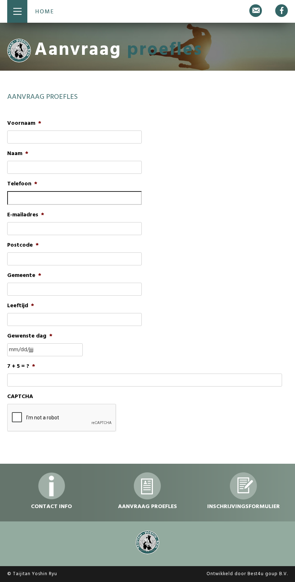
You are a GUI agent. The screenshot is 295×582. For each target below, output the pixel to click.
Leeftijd (20, 306)
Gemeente (24, 275)
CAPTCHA (20, 397)
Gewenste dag (30, 336)
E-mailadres (25, 215)
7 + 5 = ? (21, 366)
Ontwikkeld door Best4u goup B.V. (247, 574)
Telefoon (22, 184)
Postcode (23, 245)
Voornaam (24, 123)
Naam (17, 154)
